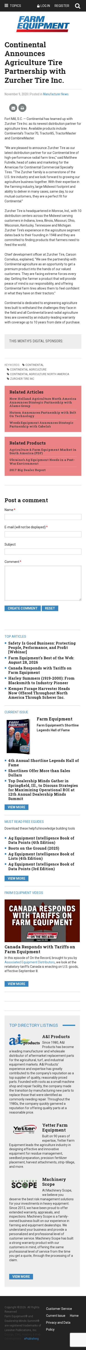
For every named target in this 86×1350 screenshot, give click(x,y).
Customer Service (59, 1309)
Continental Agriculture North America (39, 374)
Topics (15, 6)
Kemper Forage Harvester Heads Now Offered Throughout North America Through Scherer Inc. (39, 693)
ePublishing (31, 1338)
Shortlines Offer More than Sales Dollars (39, 772)
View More (16, 807)
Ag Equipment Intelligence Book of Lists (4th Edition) (41, 856)
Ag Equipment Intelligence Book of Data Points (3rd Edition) (41, 866)
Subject (10, 544)
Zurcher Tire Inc (22, 378)
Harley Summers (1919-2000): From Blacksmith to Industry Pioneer (41, 680)
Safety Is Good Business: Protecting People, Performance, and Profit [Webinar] (42, 647)
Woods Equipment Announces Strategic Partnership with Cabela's (41, 424)
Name (10, 510)
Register (62, 6)
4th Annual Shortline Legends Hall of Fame (43, 762)
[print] (22, 108)
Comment (13, 562)
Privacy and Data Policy (58, 1323)
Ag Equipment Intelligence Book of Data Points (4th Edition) (41, 840)
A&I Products (56, 1036)
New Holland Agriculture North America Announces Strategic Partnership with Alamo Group (42, 402)
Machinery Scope (54, 1182)
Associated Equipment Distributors (30, 962)
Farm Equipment (54, 719)
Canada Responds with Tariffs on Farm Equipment (40, 670)
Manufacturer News (56, 94)
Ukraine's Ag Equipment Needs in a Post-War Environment (42, 462)
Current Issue (55, 1315)
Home (74, 1315)
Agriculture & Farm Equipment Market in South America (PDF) (42, 451)
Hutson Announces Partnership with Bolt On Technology (42, 414)
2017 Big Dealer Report (27, 470)
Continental (34, 365)
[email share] (13, 108)
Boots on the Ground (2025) (33, 848)
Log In (45, 6)
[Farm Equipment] (18, 736)
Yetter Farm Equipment (55, 1127)
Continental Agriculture (28, 369)
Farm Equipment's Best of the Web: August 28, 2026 (41, 660)
